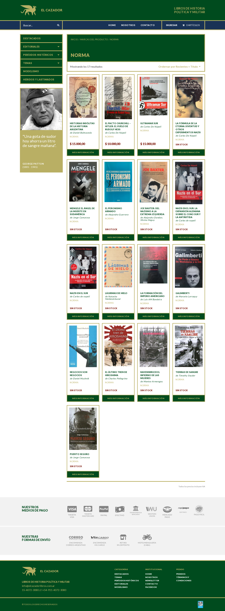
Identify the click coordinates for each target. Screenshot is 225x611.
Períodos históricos (38, 54)
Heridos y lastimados (38, 79)
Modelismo (31, 71)
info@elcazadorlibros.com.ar (38, 585)
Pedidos (180, 574)
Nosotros (128, 25)
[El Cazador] (42, 9)
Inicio (74, 39)
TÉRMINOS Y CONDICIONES (183, 579)
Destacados (32, 38)
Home (112, 25)
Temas (27, 63)
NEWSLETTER (152, 580)
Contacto (148, 25)
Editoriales (31, 46)
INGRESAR (171, 25)
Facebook (151, 587)
